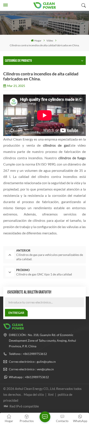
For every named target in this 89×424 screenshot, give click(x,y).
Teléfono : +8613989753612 (28, 354)
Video (49, 40)
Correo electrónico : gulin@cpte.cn (32, 361)
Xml (51, 394)
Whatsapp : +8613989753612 (29, 377)
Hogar (37, 40)
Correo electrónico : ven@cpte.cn (31, 369)
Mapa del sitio (34, 394)
